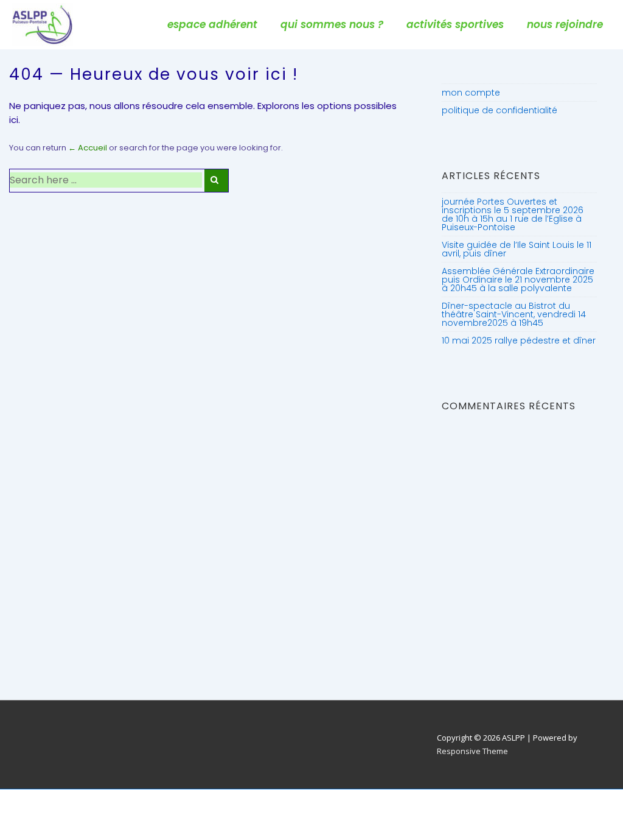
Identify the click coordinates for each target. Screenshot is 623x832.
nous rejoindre (565, 24)
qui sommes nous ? (331, 24)
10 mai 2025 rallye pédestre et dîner (519, 340)
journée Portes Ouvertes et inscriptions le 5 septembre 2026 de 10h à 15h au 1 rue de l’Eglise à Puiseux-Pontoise (512, 214)
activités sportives (455, 24)
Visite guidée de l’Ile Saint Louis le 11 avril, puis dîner (516, 249)
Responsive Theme (472, 751)
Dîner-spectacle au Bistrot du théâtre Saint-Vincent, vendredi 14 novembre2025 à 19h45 (514, 314)
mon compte (471, 92)
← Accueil (87, 147)
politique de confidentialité (499, 110)
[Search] (216, 180)
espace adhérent (212, 24)
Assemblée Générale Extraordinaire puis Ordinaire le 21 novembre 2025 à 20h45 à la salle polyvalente (518, 279)
